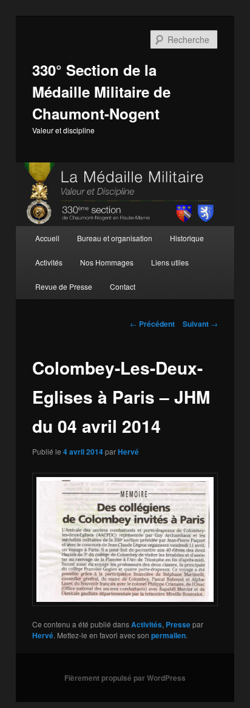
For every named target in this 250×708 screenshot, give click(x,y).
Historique (187, 238)
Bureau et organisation (114, 238)
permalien (168, 635)
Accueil (47, 238)
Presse (178, 624)
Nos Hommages (106, 262)
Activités (48, 262)
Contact (122, 286)
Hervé (128, 451)
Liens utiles (170, 262)
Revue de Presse (63, 286)
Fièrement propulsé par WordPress (125, 677)
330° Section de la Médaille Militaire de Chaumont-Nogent (101, 91)
